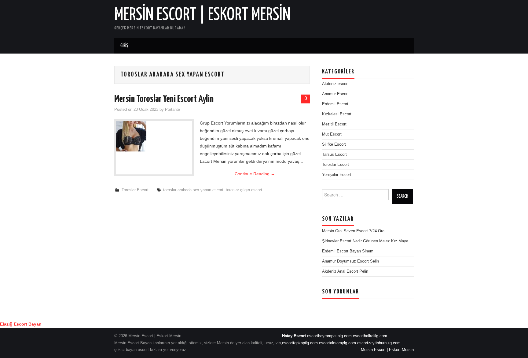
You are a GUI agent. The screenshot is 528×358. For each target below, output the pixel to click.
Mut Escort (332, 134)
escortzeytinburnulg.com (379, 343)
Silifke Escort (334, 144)
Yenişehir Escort (336, 175)
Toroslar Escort (135, 190)
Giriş (124, 45)
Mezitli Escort (334, 124)
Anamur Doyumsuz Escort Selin (350, 261)
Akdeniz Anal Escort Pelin (345, 271)
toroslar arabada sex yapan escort (193, 190)
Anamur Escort (335, 94)
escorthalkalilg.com (370, 336)
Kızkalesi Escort (336, 114)
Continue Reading (255, 173)
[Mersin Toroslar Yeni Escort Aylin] (154, 136)
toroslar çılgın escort (244, 190)
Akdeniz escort (335, 84)
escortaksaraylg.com (337, 343)
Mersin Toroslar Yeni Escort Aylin (164, 99)
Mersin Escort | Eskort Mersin (202, 15)
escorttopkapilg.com (300, 343)
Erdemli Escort (335, 104)
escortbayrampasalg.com (329, 336)
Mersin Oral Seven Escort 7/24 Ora (353, 231)
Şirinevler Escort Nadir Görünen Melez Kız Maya (365, 241)
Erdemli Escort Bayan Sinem (347, 251)
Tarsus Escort (334, 154)
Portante (172, 109)
